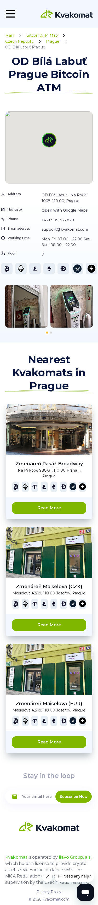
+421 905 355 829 (58, 220)
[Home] (67, 14)
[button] (47, 333)
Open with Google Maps (65, 210)
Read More (49, 507)
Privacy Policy (49, 892)
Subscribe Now (73, 796)
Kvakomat (16, 857)
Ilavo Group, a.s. (75, 857)
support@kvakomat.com (65, 229)
